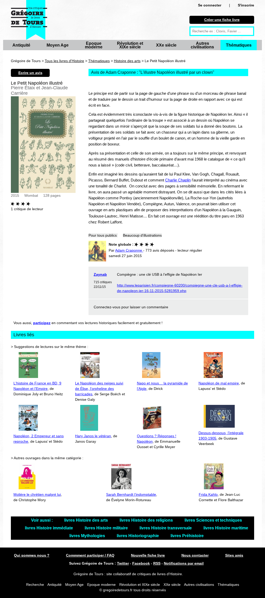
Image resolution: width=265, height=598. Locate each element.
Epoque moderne (93, 45)
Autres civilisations (202, 45)
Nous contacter (195, 555)
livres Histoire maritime (225, 528)
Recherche (35, 584)
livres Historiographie (138, 536)
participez (41, 323)
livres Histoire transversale (166, 528)
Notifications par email (184, 563)
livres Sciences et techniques (213, 520)
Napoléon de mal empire (218, 383)
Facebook (141, 563)
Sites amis (234, 555)
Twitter (123, 563)
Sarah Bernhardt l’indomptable (131, 494)
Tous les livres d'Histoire (64, 61)
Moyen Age (58, 45)
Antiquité (21, 45)
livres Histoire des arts (86, 520)
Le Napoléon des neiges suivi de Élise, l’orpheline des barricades (99, 388)
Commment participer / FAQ (90, 555)
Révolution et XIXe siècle (130, 45)
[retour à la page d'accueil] (29, 20)
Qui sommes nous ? (31, 555)
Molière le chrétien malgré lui (37, 494)
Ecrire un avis (30, 73)
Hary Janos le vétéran (93, 436)
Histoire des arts (127, 61)
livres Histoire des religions (147, 520)
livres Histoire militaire (107, 528)
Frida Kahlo (208, 494)
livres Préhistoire (187, 536)
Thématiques (239, 45)
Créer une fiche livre (222, 20)
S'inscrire (246, 5)
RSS (156, 563)
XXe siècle (166, 45)
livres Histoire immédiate (49, 528)
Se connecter (209, 5)
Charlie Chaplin (178, 180)
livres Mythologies (87, 536)
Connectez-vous (107, 307)
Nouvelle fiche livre (148, 555)
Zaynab (100, 274)
